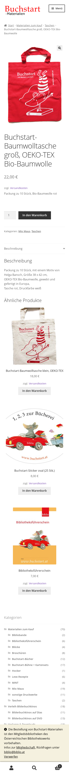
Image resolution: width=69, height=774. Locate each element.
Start (11, 25)
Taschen (49, 25)
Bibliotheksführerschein (26, 641)
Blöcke (16, 647)
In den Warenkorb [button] (34, 391)
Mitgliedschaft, (26, 747)
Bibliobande (19, 635)
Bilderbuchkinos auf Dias (27, 712)
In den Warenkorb (34, 215)
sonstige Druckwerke (24, 694)
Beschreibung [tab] (13, 248)
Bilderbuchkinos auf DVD (27, 718)
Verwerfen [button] (11, 757)
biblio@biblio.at (14, 752)
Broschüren (19, 653)
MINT (15, 682)
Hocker (16, 670)
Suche (34, 768)
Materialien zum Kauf (29, 25)
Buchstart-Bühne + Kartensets (30, 665)
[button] (59, 48)
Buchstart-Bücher (22, 659)
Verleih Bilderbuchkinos (22, 706)
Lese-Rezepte (20, 676)
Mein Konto (11, 768)
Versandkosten (19, 188)
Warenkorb (53, 765)
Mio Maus (24, 231)
